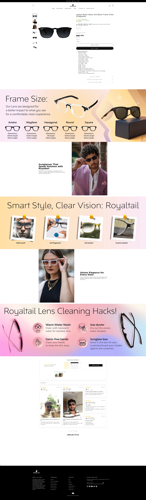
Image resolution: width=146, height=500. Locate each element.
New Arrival (59, 8)
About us (52, 479)
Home (53, 8)
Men (75, 8)
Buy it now (94, 48)
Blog (69, 481)
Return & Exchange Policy (94, 79)
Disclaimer (71, 484)
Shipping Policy (53, 486)
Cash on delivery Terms (95, 82)
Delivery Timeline (95, 76)
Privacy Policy (71, 489)
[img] (43, 387)
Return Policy (90, 8)
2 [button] (71, 431)
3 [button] (73, 431)
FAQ (69, 479)
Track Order (71, 487)
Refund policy (53, 489)
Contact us (82, 8)
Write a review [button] (95, 365)
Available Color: (81, 32)
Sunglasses (68, 8)
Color (78, 39)
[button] (79, 19)
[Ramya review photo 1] (50, 404)
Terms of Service (54, 487)
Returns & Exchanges (54, 481)
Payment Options (54, 484)
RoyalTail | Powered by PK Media (73, 495)
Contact (70, 482)
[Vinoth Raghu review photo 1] (73, 404)
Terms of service (54, 482)
